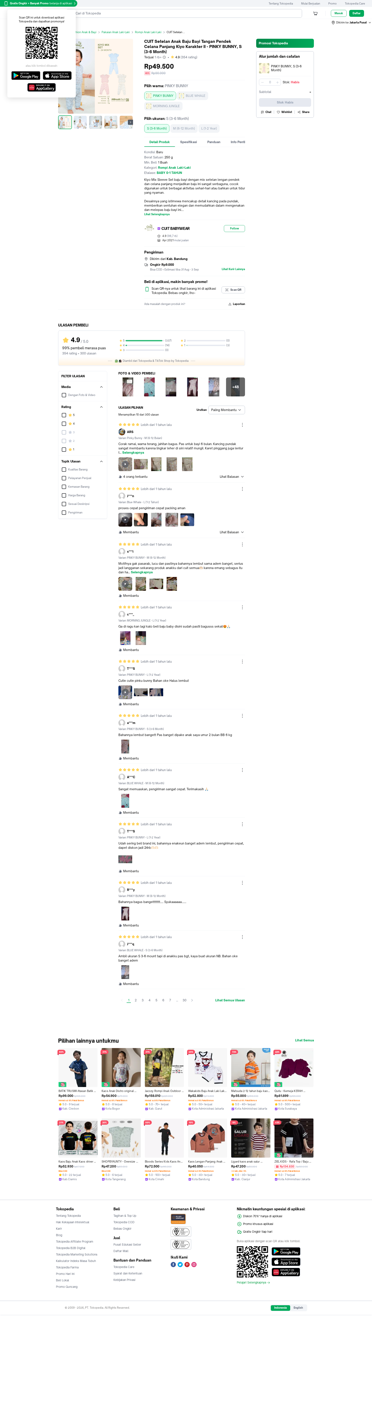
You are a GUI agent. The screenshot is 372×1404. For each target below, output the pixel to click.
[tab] (159, 142)
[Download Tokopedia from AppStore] (286, 1261)
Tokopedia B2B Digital (70, 1248)
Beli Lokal (62, 1280)
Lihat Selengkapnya (157, 214)
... (177, 1000)
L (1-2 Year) (209, 128)
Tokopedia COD (124, 1222)
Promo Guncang (67, 1286)
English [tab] (298, 1307)
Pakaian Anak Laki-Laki (116, 32)
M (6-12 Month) (184, 128)
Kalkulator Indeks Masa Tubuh (76, 1261)
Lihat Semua (304, 1040)
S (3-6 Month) (157, 128)
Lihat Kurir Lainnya (233, 269)
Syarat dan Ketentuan (127, 1273)
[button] (351, 22)
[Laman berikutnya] (192, 1000)
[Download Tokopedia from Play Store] (286, 1251)
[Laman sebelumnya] (121, 1000)
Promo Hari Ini (65, 1274)
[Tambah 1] (277, 82)
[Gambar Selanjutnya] (130, 122)
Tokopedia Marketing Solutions (76, 1254)
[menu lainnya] (242, 424)
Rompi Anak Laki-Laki (148, 32)
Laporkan (239, 304)
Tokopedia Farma (67, 1267)
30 (184, 1000)
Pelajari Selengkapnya (251, 1282)
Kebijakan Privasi (124, 1280)
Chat (268, 112)
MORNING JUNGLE (166, 106)
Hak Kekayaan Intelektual (72, 1222)
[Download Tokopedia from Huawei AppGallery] (286, 1272)
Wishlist (286, 112)
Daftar (357, 13)
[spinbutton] (270, 82)
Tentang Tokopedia (281, 3)
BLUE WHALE (195, 95)
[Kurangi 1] (262, 82)
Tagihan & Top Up (124, 1215)
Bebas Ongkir (122, 1228)
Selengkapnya (133, 452)
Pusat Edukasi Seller (127, 1244)
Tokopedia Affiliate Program (74, 1241)
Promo (332, 3)
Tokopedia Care (355, 3)
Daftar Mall (121, 1251)
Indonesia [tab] (280, 1307)
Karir (59, 1228)
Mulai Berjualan (310, 3)
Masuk (339, 13)
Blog (59, 1235)
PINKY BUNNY (163, 95)
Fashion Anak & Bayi (83, 32)
